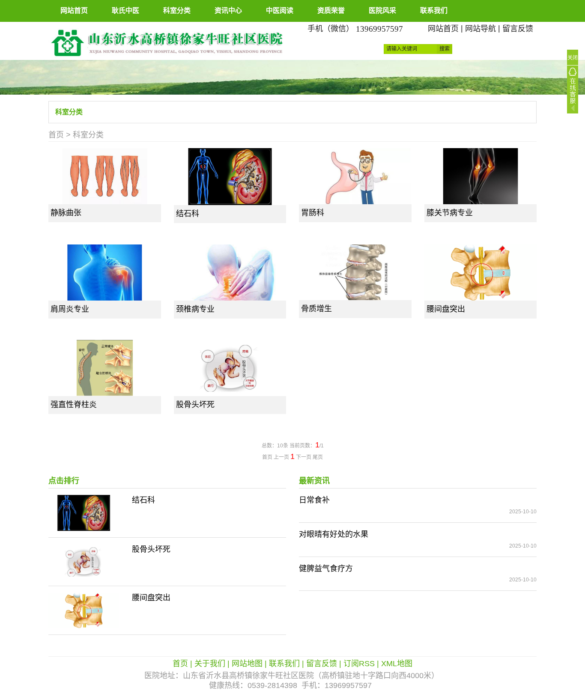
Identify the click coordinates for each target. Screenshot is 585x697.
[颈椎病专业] (230, 272)
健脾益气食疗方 (326, 568)
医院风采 (382, 10)
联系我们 (434, 10)
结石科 (187, 213)
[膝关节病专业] (480, 176)
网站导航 (480, 28)
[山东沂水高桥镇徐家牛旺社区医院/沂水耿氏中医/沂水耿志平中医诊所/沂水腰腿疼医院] (167, 40)
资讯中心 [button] (228, 10)
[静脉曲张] (104, 176)
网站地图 (247, 663)
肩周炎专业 (70, 309)
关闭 (572, 58)
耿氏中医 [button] (125, 10)
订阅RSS (359, 663)
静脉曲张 (66, 213)
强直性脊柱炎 (74, 404)
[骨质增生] (355, 272)
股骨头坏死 (195, 404)
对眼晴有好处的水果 (333, 534)
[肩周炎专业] (104, 272)
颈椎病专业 (195, 309)
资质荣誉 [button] (331, 10)
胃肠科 (312, 213)
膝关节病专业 (450, 213)
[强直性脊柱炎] (104, 368)
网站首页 (74, 10)
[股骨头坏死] (230, 368)
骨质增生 (316, 308)
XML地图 (396, 663)
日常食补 (314, 500)
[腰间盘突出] (480, 272)
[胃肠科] (355, 176)
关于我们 (209, 663)
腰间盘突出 (446, 309)
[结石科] (230, 176)
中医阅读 (279, 10)
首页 (56, 135)
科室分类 (177, 10)
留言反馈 (517, 28)
